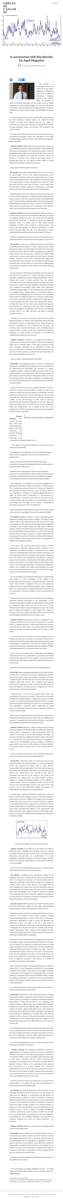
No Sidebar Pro (24, 1194)
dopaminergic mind (32, 1180)
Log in (53, 1194)
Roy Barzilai (36, 1181)
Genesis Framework (37, 1194)
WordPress (47, 1194)
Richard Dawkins (26, 1181)
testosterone (46, 1181)
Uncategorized (23, 1178)
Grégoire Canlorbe (9, 7)
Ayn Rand (22, 1180)
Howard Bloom (14, 1181)
